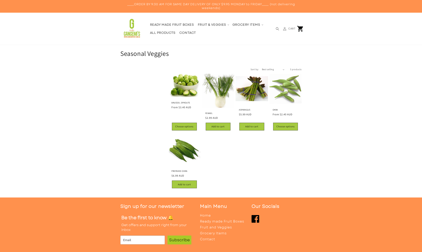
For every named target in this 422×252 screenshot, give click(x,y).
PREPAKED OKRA (179, 171)
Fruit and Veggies (216, 227)
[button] (213, 25)
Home (205, 215)
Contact (207, 239)
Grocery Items (213, 233)
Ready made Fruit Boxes (222, 221)
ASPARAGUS (244, 110)
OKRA (275, 110)
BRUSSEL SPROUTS (180, 102)
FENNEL (209, 113)
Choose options (184, 126)
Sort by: (254, 69)
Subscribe (179, 240)
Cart (291, 28)
